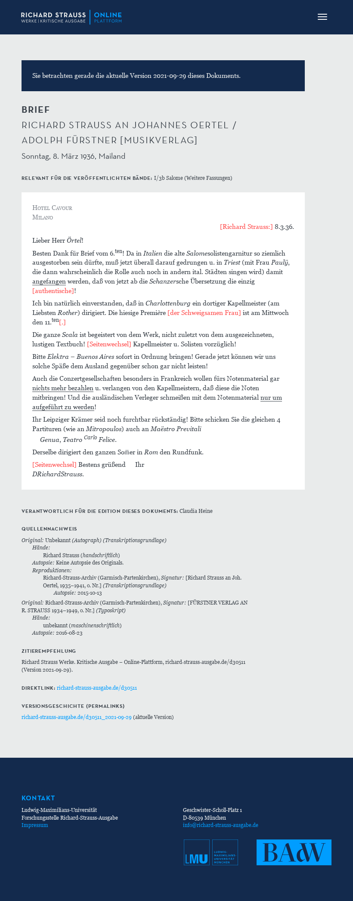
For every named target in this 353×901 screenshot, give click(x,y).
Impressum (35, 825)
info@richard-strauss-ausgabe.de (220, 825)
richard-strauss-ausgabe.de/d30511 (97, 688)
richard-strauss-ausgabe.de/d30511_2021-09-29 (77, 717)
